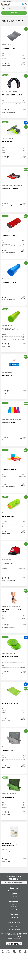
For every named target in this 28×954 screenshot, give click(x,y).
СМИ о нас (14, 909)
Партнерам (14, 920)
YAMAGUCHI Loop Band (10, 188)
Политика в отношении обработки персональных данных (14, 937)
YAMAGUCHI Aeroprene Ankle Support (12, 610)
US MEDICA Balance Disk (10, 656)
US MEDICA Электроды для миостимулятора (11, 844)
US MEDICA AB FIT (8, 142)
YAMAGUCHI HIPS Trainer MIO (12, 95)
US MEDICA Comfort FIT (10, 703)
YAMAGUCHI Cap (7, 563)
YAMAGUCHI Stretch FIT (10, 469)
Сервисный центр (14, 922)
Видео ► (5, 75)
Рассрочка (14, 896)
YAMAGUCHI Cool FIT (9, 750)
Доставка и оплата (14, 891)
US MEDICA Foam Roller (10, 329)
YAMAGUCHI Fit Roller (9, 282)
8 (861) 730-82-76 (14, 876)
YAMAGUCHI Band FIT (9, 422)
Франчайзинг (14, 917)
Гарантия (14, 894)
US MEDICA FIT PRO (8, 516)
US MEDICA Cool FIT (8, 797)
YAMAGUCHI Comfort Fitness (11, 376)
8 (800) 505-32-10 (14, 879)
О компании (14, 904)
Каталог (14, 12)
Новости (14, 907)
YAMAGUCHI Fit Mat (8, 48)
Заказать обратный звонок (15, 882)
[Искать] (25, 8)
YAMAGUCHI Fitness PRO (10, 235)
